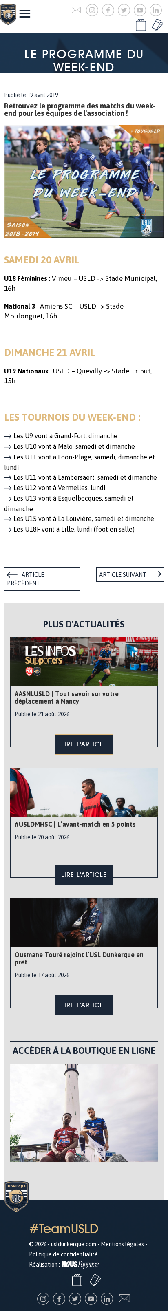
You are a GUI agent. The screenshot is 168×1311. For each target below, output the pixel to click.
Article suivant (122, 575)
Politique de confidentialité (63, 1254)
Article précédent (25, 579)
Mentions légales (122, 1244)
